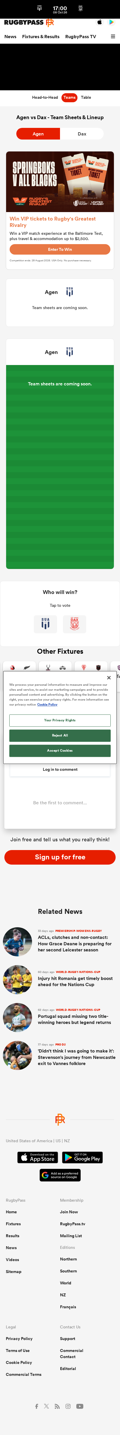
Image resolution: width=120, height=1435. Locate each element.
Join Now (69, 1212)
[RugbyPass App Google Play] (82, 1158)
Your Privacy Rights (60, 720)
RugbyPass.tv (72, 1224)
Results (12, 1236)
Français (68, 1307)
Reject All (60, 735)
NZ (63, 1295)
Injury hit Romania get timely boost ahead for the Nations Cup (75, 979)
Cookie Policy (19, 1362)
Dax (82, 134)
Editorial (68, 1368)
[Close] (109, 677)
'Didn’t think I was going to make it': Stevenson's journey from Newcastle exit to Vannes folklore (77, 1054)
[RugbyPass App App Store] (37, 1158)
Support (67, 1338)
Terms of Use (18, 1350)
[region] (60, 717)
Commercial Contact (71, 1354)
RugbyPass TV (80, 37)
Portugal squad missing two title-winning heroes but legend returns (74, 1017)
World (65, 1283)
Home (11, 1212)
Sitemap (14, 1271)
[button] (114, 37)
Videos (12, 1260)
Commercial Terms (23, 1374)
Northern (68, 1259)
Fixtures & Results (40, 37)
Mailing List (71, 1236)
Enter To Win (60, 249)
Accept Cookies (60, 750)
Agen (38, 134)
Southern (68, 1271)
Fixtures (13, 1224)
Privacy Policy (19, 1338)
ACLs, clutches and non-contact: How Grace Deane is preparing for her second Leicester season (75, 941)
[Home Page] (29, 22)
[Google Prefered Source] (60, 1176)
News (10, 37)
